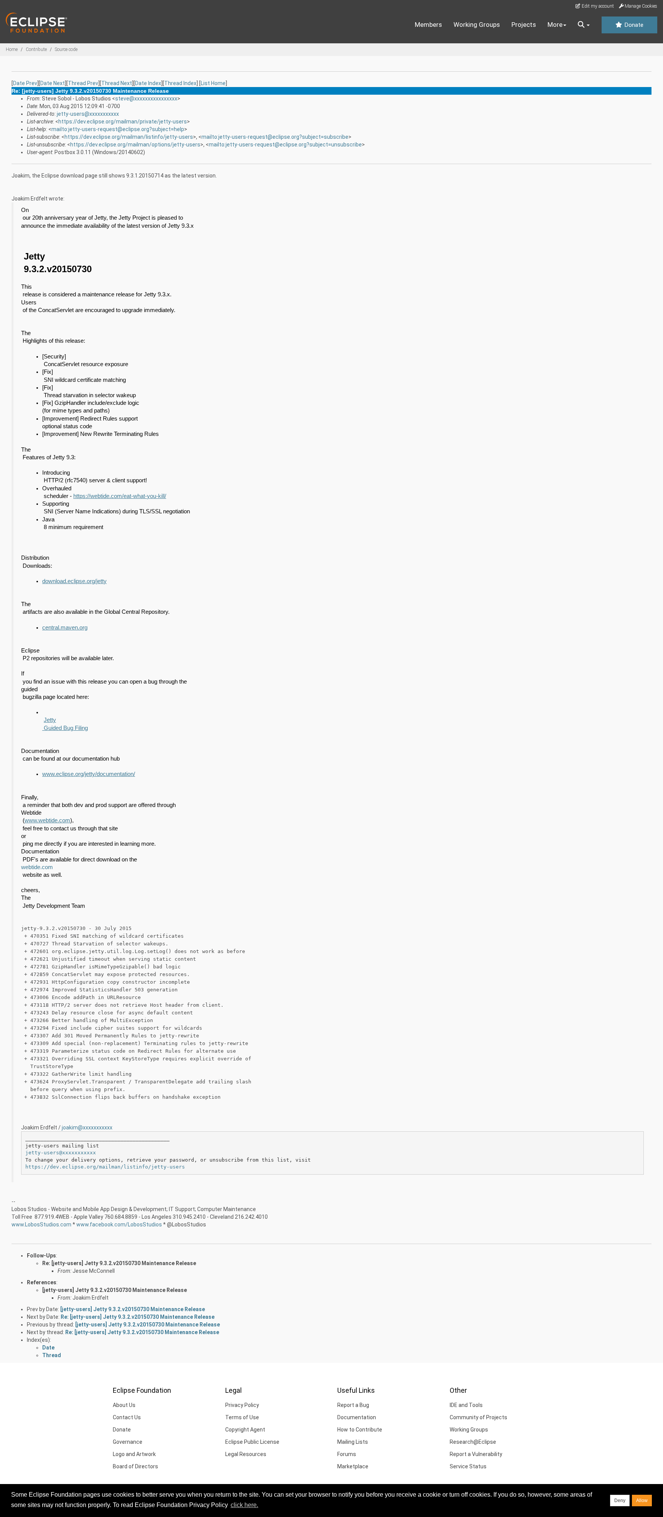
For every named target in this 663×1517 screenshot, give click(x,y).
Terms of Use (242, 1417)
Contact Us (127, 1417)
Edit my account (597, 6)
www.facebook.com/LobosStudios (119, 1224)
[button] (584, 25)
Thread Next (116, 83)
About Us (124, 1405)
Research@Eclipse (473, 1442)
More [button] (555, 24)
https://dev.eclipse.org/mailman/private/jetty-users (122, 121)
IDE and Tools (466, 1405)
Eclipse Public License (252, 1442)
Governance (127, 1442)
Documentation (356, 1417)
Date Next (52, 83)
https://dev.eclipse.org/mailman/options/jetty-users (135, 144)
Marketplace (352, 1466)
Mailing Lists (352, 1442)
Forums (346, 1454)
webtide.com (37, 867)
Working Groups (477, 24)
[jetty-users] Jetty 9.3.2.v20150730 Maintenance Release (114, 1290)
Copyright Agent (245, 1430)
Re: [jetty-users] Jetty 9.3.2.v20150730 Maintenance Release (119, 1263)
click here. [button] (244, 1505)
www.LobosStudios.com (41, 1224)
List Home (213, 83)
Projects (523, 24)
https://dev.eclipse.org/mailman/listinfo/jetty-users (128, 137)
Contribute (36, 49)
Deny (619, 1500)
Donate (633, 24)
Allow (642, 1500)
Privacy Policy (242, 1405)
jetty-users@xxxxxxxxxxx (88, 114)
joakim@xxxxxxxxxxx (87, 1127)
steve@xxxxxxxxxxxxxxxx (146, 98)
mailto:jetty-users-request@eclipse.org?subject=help (117, 129)
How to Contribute (359, 1430)
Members (428, 24)
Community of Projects (478, 1417)
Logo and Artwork (134, 1454)
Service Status (468, 1466)
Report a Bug (353, 1405)
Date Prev (25, 83)
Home (12, 49)
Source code (66, 49)
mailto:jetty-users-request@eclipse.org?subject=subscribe (274, 137)
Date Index (148, 83)
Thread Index (180, 83)
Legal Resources (245, 1454)
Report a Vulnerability (476, 1454)
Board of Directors (135, 1466)
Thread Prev (83, 83)
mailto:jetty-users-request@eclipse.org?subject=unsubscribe (285, 144)
